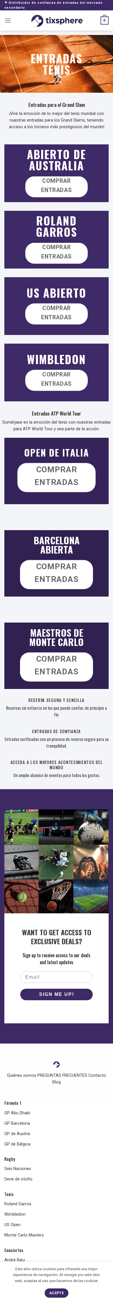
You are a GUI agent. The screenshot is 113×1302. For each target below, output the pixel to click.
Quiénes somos (21, 1075)
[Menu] (8, 20)
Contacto (97, 1075)
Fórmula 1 (12, 1103)
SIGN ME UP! (56, 994)
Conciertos (13, 1250)
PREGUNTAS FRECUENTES (62, 1075)
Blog (56, 1082)
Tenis (9, 1194)
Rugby (9, 1159)
